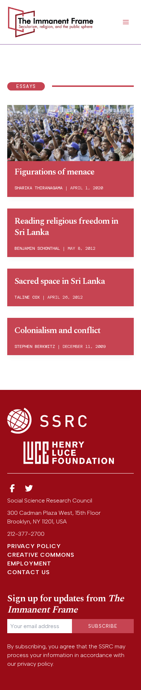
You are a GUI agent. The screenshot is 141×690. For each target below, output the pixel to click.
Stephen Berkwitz (34, 346)
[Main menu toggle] (126, 22)
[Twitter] (29, 489)
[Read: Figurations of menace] (70, 132)
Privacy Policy (34, 546)
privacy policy (35, 663)
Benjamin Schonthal (37, 248)
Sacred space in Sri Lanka (59, 281)
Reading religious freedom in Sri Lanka (66, 227)
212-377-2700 (25, 533)
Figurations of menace (54, 171)
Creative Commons (40, 554)
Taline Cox (27, 297)
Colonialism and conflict (57, 330)
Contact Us (28, 572)
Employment (29, 563)
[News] (12, 489)
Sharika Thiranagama (38, 188)
